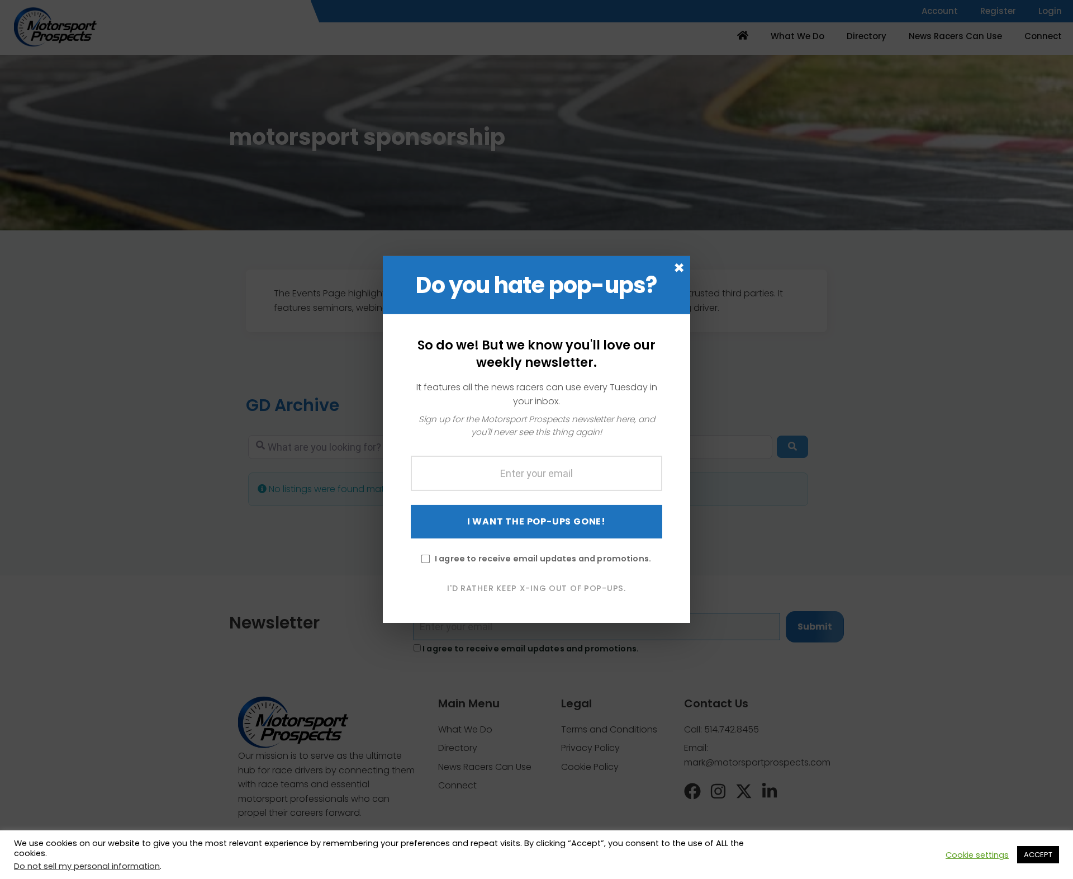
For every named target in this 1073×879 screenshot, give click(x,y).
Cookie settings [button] (977, 855)
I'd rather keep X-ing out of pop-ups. (536, 587)
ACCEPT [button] (1038, 854)
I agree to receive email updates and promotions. (543, 558)
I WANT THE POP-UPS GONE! (536, 520)
